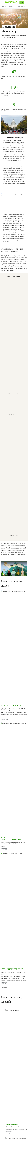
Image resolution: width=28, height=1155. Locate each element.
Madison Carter (4, 718)
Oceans (14, 838)
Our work (11, 6)
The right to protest (13, 535)
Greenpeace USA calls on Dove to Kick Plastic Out (13, 973)
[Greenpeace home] (12, 2)
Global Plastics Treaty (13, 970)
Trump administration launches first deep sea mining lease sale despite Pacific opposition (13, 843)
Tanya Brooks (4, 848)
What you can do (20, 6)
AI (20, 706)
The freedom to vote (13, 393)
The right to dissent (13, 414)
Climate (3, 706)
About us (3, 6)
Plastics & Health (18, 968)
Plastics (3, 968)
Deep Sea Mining (17, 839)
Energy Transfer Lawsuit (12, 1124)
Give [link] (22, 2)
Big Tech (15, 706)
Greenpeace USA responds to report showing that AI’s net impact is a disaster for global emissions (13, 709)
